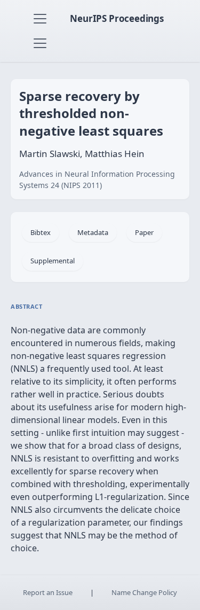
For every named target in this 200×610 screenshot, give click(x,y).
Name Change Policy (144, 592)
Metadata (92, 232)
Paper (144, 232)
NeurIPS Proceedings (117, 18)
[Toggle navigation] (40, 18)
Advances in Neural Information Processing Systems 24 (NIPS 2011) (97, 179)
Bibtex (40, 232)
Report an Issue (48, 592)
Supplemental (52, 260)
